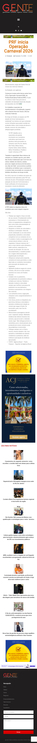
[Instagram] (18, 30)
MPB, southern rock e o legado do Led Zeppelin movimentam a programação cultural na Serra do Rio (18, 557)
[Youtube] (21, 30)
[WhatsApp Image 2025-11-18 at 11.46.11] (18, 442)
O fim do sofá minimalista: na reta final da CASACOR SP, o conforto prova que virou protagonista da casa (18, 615)
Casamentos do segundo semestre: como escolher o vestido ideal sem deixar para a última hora (18, 463)
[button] (18, 20)
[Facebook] (16, 30)
